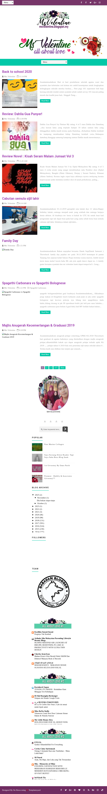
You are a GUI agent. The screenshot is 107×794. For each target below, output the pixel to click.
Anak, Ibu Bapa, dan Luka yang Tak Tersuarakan (52, 760)
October (40, 503)
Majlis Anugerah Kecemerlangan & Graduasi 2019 (38, 325)
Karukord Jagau (41, 687)
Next (62, 368)
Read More (45, 101)
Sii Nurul (38, 757)
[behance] (93, 790)
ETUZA (37, 742)
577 (56, 368)
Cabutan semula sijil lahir (20, 198)
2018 (37, 520)
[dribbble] (84, 790)
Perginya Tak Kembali (42, 634)
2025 (37, 495)
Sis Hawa (17, 790)
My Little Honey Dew (43, 720)
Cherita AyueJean (42, 654)
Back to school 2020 (17, 72)
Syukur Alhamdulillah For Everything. (48, 744)
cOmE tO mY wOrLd (43, 663)
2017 (37, 523)
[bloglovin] (79, 790)
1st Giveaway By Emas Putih (57, 465)
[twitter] (91, 3)
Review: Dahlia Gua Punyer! (22, 114)
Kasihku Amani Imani (43, 632)
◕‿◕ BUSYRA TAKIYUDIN (46, 702)
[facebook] (81, 3)
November (41, 498)
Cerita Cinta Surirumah (44, 749)
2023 (37, 506)
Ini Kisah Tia (40, 778)
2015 (37, 529)
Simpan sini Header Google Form (46, 698)
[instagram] (100, 3)
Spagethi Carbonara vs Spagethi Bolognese (34, 283)
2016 (37, 526)
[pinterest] (75, 790)
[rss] (89, 790)
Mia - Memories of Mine (44, 764)
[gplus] (95, 3)
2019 (37, 518)
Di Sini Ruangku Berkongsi (45, 696)
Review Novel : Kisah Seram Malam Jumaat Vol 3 (38, 156)
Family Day (10, 241)
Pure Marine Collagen (54, 444)
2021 (37, 512)
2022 (37, 509)
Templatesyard (35, 790)
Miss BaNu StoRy (41, 711)
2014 (37, 532)
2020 (37, 515)
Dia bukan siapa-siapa (46, 500)
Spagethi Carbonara (38, 288)
